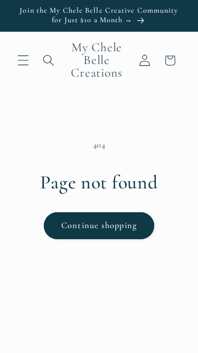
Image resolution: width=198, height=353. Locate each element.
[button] (23, 60)
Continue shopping (99, 225)
